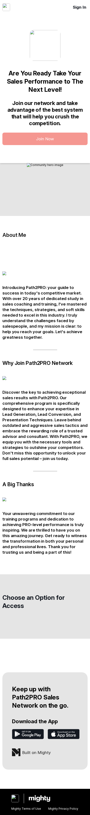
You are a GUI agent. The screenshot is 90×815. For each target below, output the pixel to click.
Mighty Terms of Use (26, 808)
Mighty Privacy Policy (63, 808)
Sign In (79, 7)
